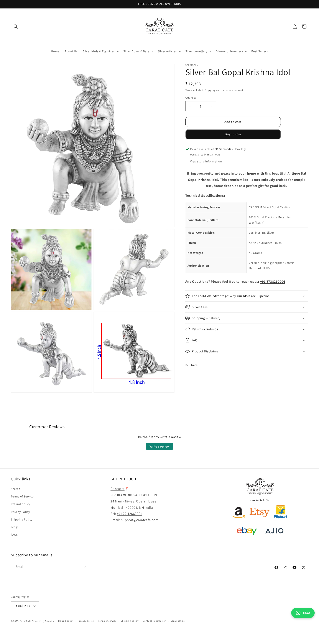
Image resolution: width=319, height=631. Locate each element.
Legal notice (177, 620)
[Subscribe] (84, 567)
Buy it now (233, 134)
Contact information (154, 620)
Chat (306, 613)
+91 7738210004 (272, 281)
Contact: (117, 488)
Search (15, 489)
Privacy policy (86, 620)
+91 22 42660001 (129, 513)
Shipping (210, 90)
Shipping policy (130, 620)
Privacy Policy (20, 512)
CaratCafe (25, 621)
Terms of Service (22, 496)
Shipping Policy (21, 519)
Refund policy (20, 504)
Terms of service (107, 620)
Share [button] (194, 365)
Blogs (15, 527)
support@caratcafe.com (140, 520)
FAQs (14, 535)
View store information (206, 161)
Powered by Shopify (43, 621)
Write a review (159, 446)
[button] (15, 26)
